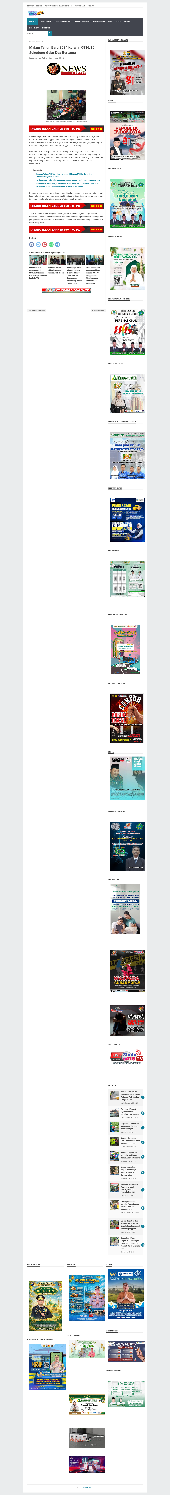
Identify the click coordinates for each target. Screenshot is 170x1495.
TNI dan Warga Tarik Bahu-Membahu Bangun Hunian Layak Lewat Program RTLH (68, 180)
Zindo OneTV (34, 28)
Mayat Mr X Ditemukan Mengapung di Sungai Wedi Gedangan (130, 1126)
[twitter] (38, 244)
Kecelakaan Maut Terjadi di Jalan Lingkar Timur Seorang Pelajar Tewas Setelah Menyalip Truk (130, 1243)
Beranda (30, 6)
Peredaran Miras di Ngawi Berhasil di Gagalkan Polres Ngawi (130, 1111)
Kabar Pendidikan (82, 21)
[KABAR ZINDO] (36, 13)
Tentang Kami (80, 6)
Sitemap (91, 6)
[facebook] (31, 244)
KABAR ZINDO (88, 1487)
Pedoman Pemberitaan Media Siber (58, 6)
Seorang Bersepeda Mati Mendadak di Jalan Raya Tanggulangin (130, 1140)
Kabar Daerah (45, 21)
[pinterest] (44, 244)
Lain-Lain (46, 28)
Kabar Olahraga (123, 21)
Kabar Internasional (63, 21)
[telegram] (57, 244)
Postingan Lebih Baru (37, 310)
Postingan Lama (98, 310)
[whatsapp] (51, 244)
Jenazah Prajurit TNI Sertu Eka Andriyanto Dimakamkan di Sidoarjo (130, 1155)
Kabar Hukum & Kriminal (103, 21)
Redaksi (39, 6)
